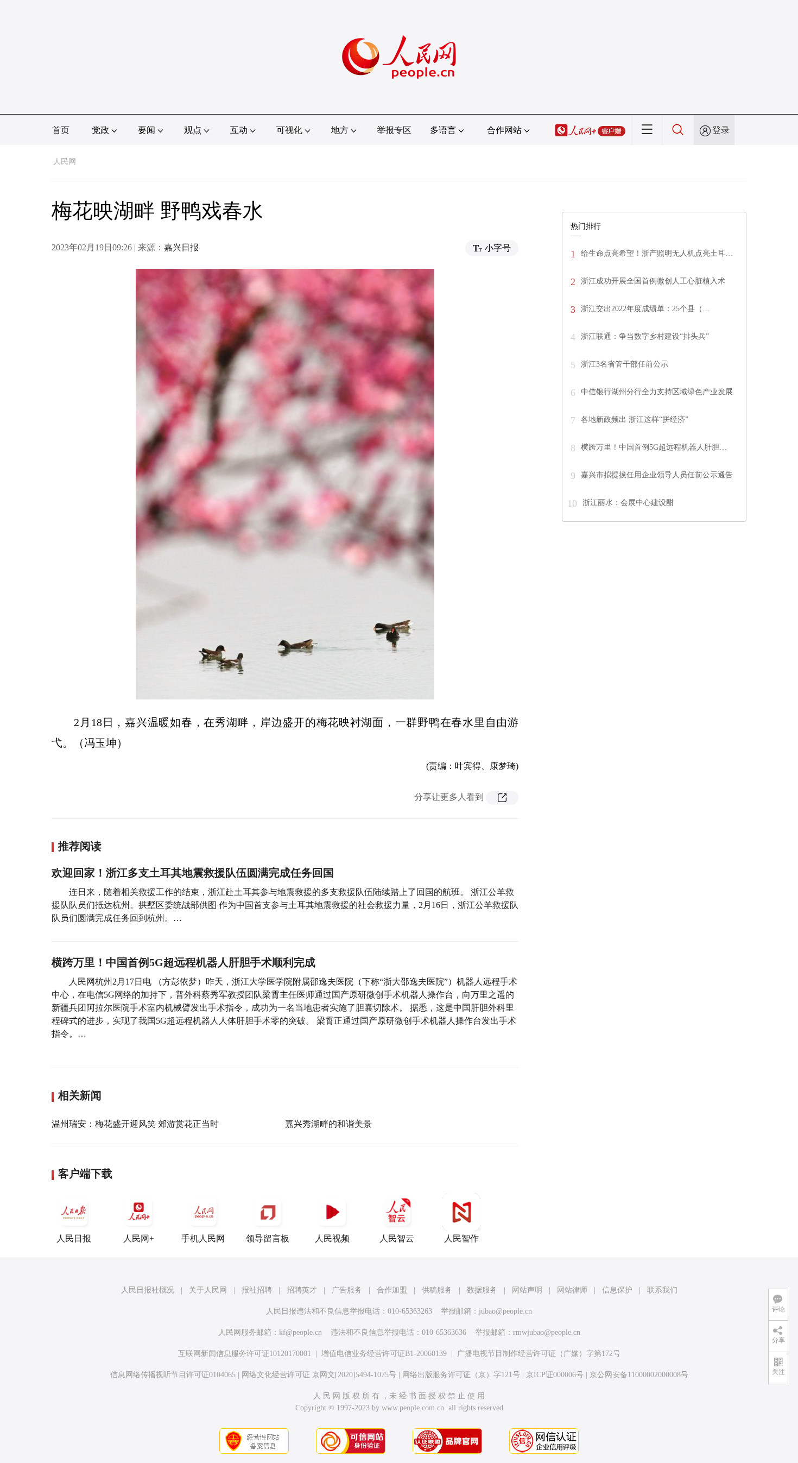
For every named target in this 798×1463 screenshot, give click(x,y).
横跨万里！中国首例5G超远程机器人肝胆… (654, 447)
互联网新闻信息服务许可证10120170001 (244, 1354)
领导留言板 (267, 1238)
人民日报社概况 (147, 1290)
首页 (60, 130)
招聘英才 (302, 1290)
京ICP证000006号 (555, 1375)
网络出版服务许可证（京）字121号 (461, 1375)
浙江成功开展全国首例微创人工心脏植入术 (653, 281)
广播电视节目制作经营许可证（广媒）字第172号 (538, 1354)
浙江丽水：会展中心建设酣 (628, 503)
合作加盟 (392, 1290)
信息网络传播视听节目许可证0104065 (173, 1375)
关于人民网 (208, 1290)
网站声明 (527, 1290)
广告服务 (347, 1290)
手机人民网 (203, 1238)
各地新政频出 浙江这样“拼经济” (634, 419)
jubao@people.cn (505, 1311)
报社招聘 (257, 1290)
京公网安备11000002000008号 (639, 1375)
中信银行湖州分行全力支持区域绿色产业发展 (657, 392)
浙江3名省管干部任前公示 (624, 364)
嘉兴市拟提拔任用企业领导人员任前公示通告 (657, 475)
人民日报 (73, 1238)
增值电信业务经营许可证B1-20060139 (384, 1354)
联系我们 (662, 1290)
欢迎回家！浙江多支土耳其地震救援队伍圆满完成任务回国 (193, 873)
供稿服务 (437, 1290)
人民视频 (332, 1238)
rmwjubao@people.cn (546, 1332)
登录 (721, 130)
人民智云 (396, 1238)
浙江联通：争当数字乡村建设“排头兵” (645, 336)
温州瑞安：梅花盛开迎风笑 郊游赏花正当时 (135, 1123)
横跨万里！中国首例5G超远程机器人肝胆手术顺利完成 (183, 962)
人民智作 (461, 1238)
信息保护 (617, 1290)
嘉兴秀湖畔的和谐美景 (328, 1123)
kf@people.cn (300, 1332)
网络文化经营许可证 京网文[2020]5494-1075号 (319, 1375)
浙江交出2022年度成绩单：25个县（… (645, 309)
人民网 (64, 161)
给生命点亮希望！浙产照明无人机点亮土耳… (657, 253)
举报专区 (394, 130)
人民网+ (138, 1238)
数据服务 (482, 1290)
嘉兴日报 (181, 247)
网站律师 (572, 1290)
